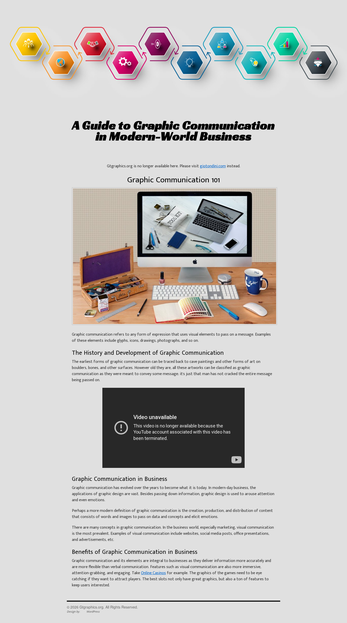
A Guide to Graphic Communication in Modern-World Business (173, 130)
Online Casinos (153, 573)
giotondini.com (213, 166)
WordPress (93, 612)
